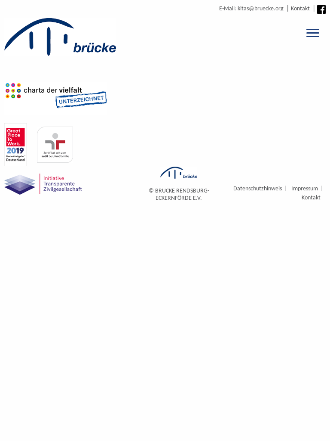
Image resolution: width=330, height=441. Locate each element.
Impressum (304, 189)
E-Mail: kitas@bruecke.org (251, 9)
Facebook (321, 9)
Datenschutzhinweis (257, 189)
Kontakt (300, 9)
